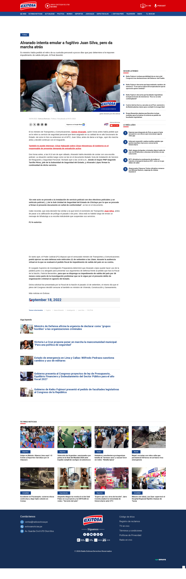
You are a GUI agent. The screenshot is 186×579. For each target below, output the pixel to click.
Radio (139, 14)
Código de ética (126, 516)
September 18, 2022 (45, 300)
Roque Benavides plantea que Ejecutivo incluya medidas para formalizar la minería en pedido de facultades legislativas (143, 115)
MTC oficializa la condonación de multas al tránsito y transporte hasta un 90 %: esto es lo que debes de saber (146, 161)
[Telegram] (46, 124)
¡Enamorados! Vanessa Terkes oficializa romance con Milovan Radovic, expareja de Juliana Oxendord (146, 170)
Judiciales (90, 14)
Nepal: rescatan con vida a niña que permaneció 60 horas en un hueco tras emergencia (147, 457)
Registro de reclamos (129, 521)
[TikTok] (101, 534)
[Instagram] (94, 534)
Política (60, 14)
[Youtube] (91, 534)
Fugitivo (48, 310)
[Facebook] (38, 124)
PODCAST (161, 6)
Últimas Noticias (35, 14)
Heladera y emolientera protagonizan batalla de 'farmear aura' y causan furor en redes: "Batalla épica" (111, 457)
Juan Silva (81, 310)
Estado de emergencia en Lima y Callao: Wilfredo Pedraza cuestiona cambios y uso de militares (74, 359)
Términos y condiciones (130, 530)
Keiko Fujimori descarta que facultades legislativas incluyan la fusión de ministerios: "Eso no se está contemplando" (144, 97)
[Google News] (98, 534)
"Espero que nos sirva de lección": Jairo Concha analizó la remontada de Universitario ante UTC (111, 499)
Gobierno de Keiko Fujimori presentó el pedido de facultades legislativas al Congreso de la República (76, 391)
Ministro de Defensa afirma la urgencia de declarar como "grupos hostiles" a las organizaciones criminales (72, 328)
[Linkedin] (42, 124)
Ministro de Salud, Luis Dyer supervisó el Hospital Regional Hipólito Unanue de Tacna (148, 499)
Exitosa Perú (118, 14)
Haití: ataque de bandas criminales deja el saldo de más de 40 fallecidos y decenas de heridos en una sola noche (147, 152)
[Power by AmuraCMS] (160, 560)
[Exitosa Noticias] (30, 6)
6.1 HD (148, 6)
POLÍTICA (90, 310)
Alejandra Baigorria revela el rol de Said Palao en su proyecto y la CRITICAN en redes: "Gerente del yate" (73, 499)
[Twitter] (34, 124)
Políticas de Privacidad (130, 535)
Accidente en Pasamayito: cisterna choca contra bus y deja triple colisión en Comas (37, 499)
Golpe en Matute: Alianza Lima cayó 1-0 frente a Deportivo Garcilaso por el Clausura (36, 457)
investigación (71, 310)
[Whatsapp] (31, 124)
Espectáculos (103, 14)
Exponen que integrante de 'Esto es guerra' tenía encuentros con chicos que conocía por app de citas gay (146, 134)
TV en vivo (124, 526)
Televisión (130, 14)
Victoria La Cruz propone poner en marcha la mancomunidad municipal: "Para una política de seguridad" (75, 343)
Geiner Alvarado (59, 310)
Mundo (69, 14)
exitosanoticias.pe (33, 526)
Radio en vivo (125, 540)
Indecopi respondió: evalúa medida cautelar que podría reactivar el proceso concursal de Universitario (146, 143)
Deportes (79, 14)
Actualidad (50, 14)
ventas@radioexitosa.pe (36, 522)
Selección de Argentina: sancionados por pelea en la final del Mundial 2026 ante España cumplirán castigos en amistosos (74, 457)
